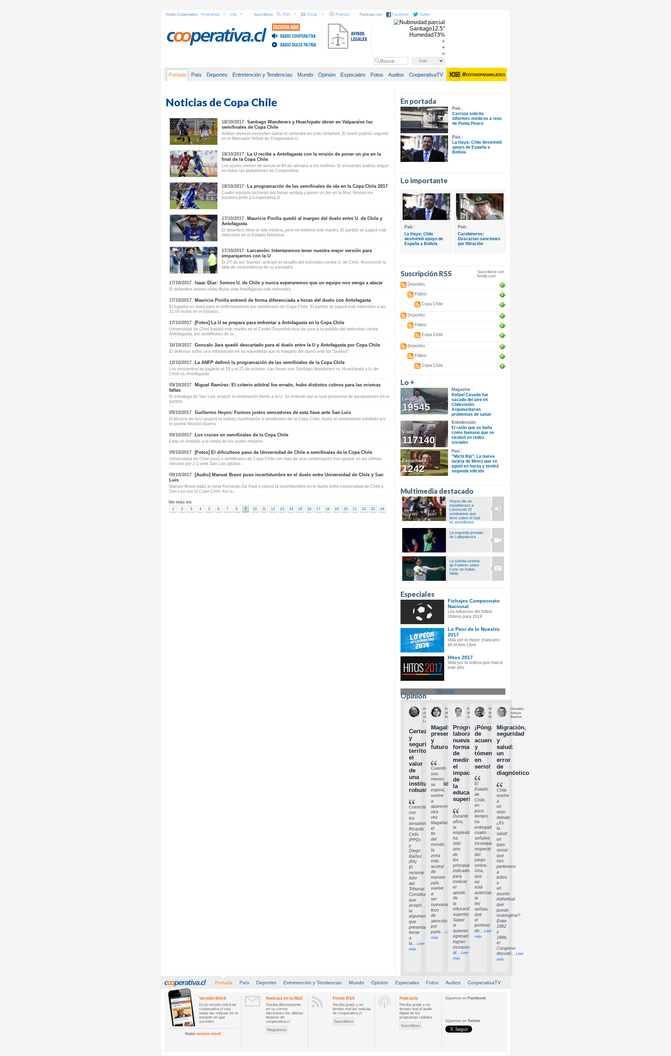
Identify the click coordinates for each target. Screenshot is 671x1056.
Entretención (464, 422)
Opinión (327, 75)
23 (373, 509)
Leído (416, 405)
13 (282, 509)
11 (264, 509)
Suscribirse (343, 1021)
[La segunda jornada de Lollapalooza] (424, 540)
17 (318, 509)
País (196, 75)
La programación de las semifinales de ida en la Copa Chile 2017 (317, 186)
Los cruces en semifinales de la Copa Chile (241, 434)
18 (327, 509)
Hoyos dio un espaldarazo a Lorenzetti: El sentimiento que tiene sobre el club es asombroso (464, 511)
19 (336, 509)
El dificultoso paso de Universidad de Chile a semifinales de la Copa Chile (283, 452)
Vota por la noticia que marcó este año (475, 665)
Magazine (462, 389)
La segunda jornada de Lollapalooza (466, 534)
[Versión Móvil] (181, 1007)
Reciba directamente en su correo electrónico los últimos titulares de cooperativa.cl (284, 1013)
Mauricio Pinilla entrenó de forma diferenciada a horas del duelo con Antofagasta (283, 300)
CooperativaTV (426, 75)
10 (255, 509)
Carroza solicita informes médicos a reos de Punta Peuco (477, 118)
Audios (396, 75)
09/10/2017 (180, 384)
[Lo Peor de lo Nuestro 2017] (422, 640)
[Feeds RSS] (317, 1002)
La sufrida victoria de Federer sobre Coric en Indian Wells (464, 567)
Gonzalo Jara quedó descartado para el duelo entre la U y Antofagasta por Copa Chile (287, 345)
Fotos (376, 75)
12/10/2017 (180, 362)
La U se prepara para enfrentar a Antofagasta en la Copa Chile (269, 322)
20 (346, 509)
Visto (418, 437)
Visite (203, 1034)
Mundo (305, 75)
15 (300, 509)
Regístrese (276, 1030)
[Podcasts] (384, 1002)
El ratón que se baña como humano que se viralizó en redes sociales (473, 435)
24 (382, 509)
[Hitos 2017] (422, 668)
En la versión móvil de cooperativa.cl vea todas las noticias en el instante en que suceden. (218, 1013)
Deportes (217, 75)
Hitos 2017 (460, 657)
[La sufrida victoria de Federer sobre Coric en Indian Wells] (424, 568)
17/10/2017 (233, 218)
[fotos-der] (496, 509)
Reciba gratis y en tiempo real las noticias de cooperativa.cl (352, 1009)
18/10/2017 (233, 121)
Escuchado (414, 466)
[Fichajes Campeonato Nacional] (422, 612)
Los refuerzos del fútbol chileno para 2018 (470, 614)
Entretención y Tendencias (262, 75)
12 (273, 509)
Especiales (353, 75)
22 (364, 509)
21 (355, 509)
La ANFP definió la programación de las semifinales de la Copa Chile (270, 362)
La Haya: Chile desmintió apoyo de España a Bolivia (477, 147)
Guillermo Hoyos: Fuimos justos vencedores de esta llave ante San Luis (273, 412)
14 (291, 509)
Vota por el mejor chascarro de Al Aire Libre (474, 642)
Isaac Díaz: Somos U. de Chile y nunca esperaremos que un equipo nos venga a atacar (289, 282)
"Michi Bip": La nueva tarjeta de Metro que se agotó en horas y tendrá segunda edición (475, 463)
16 (309, 509)
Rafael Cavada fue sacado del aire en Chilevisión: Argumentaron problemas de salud (471, 404)
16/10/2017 (180, 345)
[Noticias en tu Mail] (252, 1001)
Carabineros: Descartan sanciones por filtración (479, 238)
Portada (177, 75)
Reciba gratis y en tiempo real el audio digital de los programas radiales (415, 1011)
